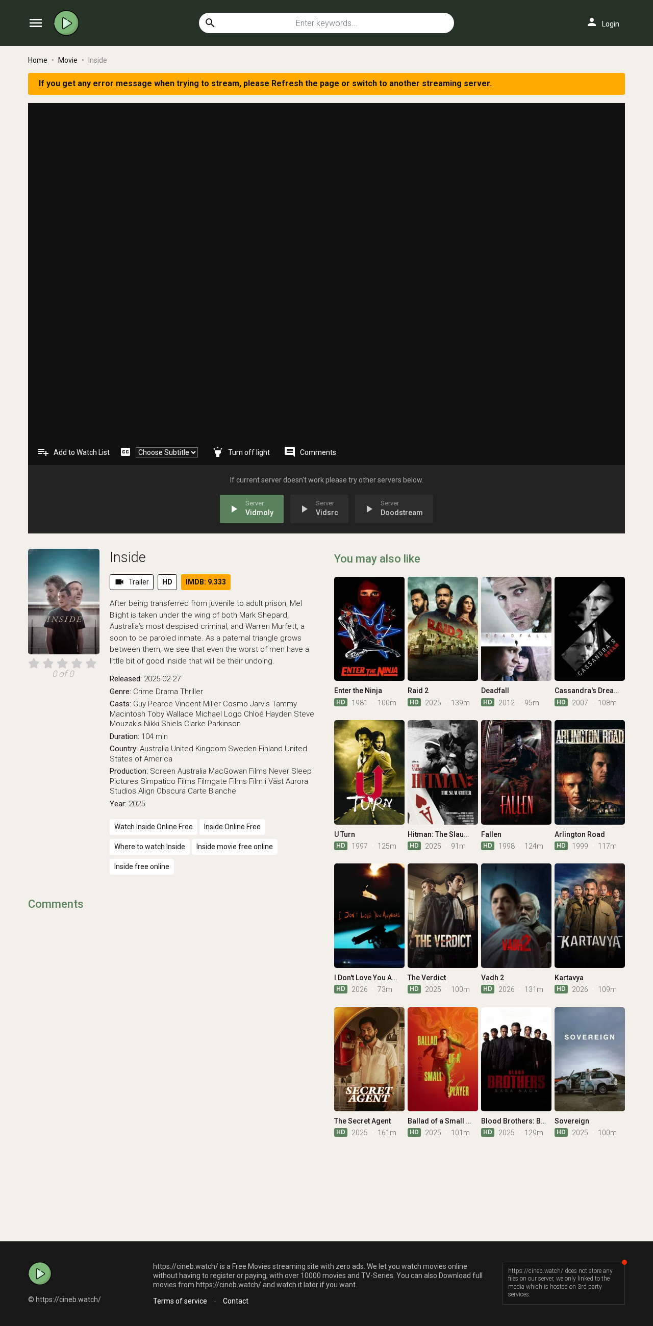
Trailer (131, 582)
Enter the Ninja (358, 690)
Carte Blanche (212, 791)
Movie (68, 60)
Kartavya (569, 978)
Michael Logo (218, 714)
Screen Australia (178, 771)
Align (146, 791)
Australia (154, 748)
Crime (143, 691)
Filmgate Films (222, 781)
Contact (235, 1301)
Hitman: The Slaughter (445, 834)
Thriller (191, 691)
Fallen (491, 834)
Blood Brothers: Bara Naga (526, 1121)
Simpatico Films (167, 781)
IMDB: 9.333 (206, 582)
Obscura (171, 791)
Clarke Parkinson (212, 723)
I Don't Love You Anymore (376, 978)
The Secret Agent (362, 1121)
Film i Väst (266, 781)
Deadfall (495, 690)
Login (602, 22)
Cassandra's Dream (587, 690)
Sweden (242, 748)
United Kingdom (198, 748)
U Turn (344, 834)
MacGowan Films (238, 771)
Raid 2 (418, 690)
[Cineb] (69, 23)
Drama (167, 691)
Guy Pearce (153, 703)
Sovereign (572, 1121)
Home (37, 60)
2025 (137, 803)
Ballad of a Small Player (447, 1121)
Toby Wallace (170, 714)
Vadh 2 (492, 978)
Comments (310, 452)
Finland (271, 748)
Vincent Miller (198, 703)
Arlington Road (580, 834)
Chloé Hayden (268, 714)
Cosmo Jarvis (246, 703)
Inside (128, 557)
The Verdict (427, 978)
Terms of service (180, 1301)
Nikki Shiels (163, 723)
